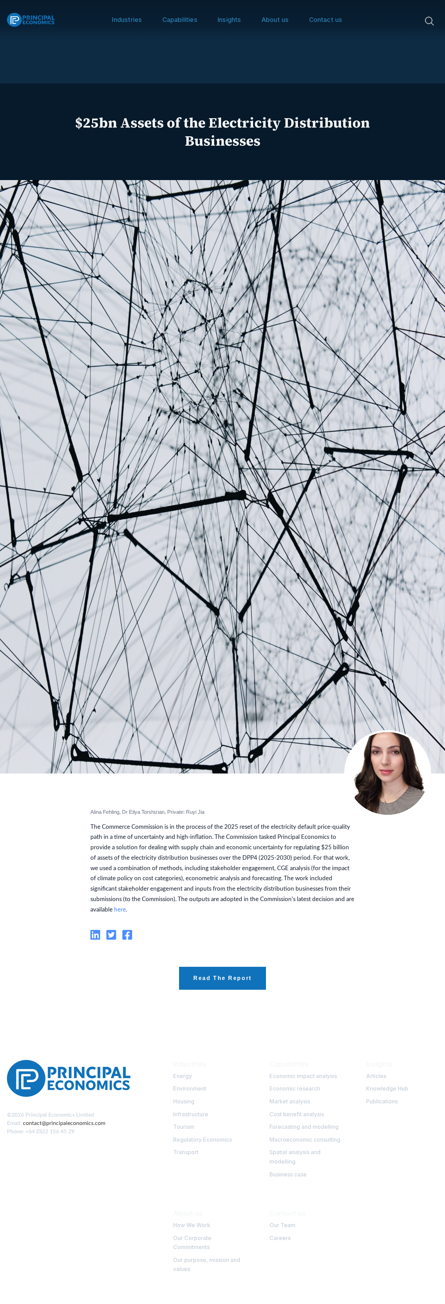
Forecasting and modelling (304, 1126)
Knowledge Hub (387, 1088)
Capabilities (179, 19)
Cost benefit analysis (296, 1114)
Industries (127, 19)
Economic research (294, 1088)
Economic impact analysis (303, 1075)
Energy (182, 1075)
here (120, 910)
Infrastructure (190, 1114)
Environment (189, 1088)
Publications (382, 1101)
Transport (186, 1152)
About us (275, 19)
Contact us (325, 19)
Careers (280, 1237)
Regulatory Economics (202, 1139)
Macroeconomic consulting (304, 1139)
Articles (376, 1075)
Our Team (282, 1225)
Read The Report (222, 978)
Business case (288, 1174)
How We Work (191, 1225)
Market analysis (289, 1101)
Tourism (183, 1126)
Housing (183, 1101)
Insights (229, 19)
